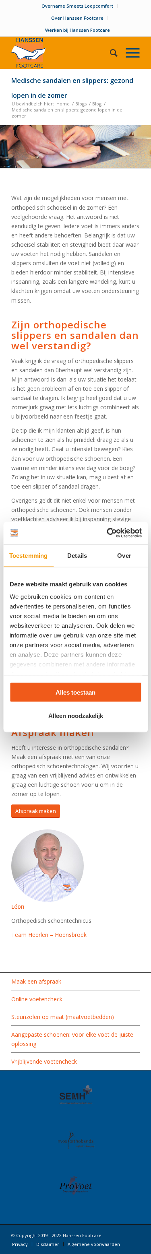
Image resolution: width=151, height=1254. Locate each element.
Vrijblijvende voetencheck (44, 1061)
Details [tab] (77, 555)
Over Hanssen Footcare (77, 18)
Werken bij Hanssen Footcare (77, 30)
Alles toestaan (75, 692)
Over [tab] (124, 555)
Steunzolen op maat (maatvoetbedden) (62, 1017)
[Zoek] (110, 53)
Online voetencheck (36, 999)
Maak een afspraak (36, 981)
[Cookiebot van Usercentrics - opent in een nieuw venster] (107, 533)
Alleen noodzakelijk (75, 715)
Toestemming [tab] (28, 555)
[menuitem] (77, 6)
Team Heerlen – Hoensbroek (49, 934)
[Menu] (129, 53)
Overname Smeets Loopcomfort (77, 6)
